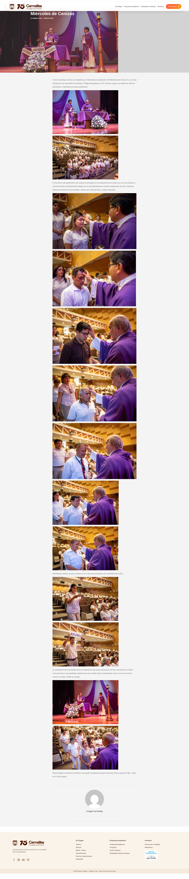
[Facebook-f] (14, 860)
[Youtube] (23, 860)
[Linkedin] (28, 860)
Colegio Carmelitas (94, 811)
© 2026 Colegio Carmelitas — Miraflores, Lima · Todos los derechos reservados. (94, 871)
